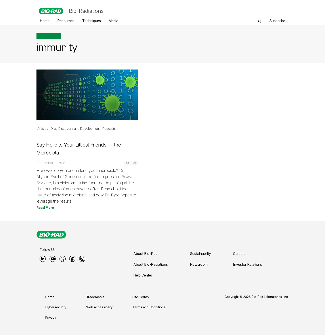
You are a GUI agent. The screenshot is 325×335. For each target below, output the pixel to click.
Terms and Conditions (148, 307)
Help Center (142, 275)
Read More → (47, 207)
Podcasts (109, 128)
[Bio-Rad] (51, 235)
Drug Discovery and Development (75, 128)
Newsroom (199, 264)
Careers (239, 253)
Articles (42, 128)
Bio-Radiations (86, 11)
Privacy (50, 317)
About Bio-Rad (145, 253)
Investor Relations (247, 264)
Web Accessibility (99, 307)
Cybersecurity (55, 307)
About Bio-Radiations (150, 264)
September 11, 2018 (50, 163)
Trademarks (95, 297)
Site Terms (140, 297)
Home (49, 297)
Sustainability (200, 253)
